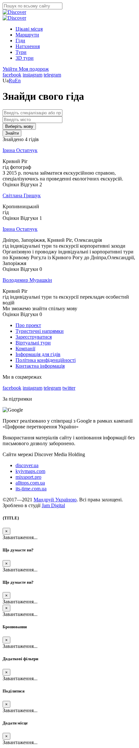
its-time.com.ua (31, 488)
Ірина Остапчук (20, 150)
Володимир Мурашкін (27, 280)
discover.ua (27, 465)
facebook (12, 74)
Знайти (12, 133)
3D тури (25, 58)
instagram (32, 74)
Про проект (28, 325)
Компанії (25, 348)
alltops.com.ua (30, 483)
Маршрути (27, 34)
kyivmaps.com (30, 471)
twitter (68, 388)
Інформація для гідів (38, 354)
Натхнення (28, 46)
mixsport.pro (28, 477)
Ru (12, 80)
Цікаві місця (29, 29)
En (18, 80)
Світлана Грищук (22, 195)
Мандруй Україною (55, 499)
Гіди (20, 40)
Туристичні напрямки (40, 331)
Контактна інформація (40, 366)
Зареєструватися (34, 337)
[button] (11, 69)
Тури (21, 52)
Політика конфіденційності (46, 360)
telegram (52, 74)
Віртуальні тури (33, 342)
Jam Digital (53, 505)
